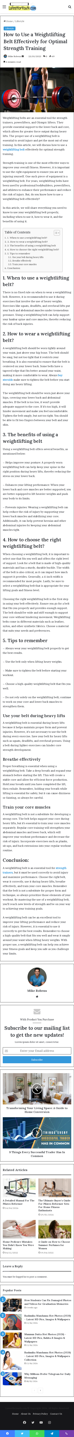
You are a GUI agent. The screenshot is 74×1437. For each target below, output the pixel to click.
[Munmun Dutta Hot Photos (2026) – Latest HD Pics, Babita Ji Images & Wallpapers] (12, 1340)
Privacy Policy (40, 1413)
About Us (26, 1413)
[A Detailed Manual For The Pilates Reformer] (19, 1187)
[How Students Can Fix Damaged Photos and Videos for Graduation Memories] (12, 1305)
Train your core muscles (24, 264)
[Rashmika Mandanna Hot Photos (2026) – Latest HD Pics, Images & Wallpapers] (12, 1322)
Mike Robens (14, 56)
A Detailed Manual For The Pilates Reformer (18, 1202)
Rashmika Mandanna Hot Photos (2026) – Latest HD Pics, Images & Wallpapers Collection (47, 1356)
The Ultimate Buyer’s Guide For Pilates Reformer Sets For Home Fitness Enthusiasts (54, 1205)
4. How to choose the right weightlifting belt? (33, 249)
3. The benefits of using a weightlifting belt (31, 245)
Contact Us (56, 1413)
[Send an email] (23, 56)
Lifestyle (19, 21)
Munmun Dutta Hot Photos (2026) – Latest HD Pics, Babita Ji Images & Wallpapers (45, 1338)
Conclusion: (13, 268)
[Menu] (4, 8)
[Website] (37, 997)
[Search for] (69, 8)
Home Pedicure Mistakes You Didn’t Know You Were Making (18, 1245)
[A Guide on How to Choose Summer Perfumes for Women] (54, 1229)
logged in (21, 1276)
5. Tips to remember (18, 253)
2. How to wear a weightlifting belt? (27, 241)
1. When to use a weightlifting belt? (27, 237)
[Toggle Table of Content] (55, 233)
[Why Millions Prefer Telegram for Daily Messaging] (12, 1378)
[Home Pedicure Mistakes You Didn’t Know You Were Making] (19, 1229)
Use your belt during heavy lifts (27, 257)
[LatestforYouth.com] (22, 6)
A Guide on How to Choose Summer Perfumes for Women (54, 1245)
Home (9, 21)
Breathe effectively (21, 260)
